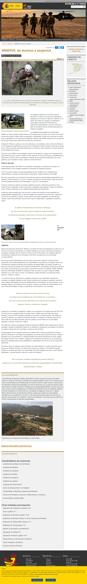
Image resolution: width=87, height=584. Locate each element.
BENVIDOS (62, 1)
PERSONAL (5, 39)
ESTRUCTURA (19, 39)
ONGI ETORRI (69, 1)
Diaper (67, 562)
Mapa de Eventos (74, 110)
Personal (48, 559)
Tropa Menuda (73, 113)
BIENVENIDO (48, 1)
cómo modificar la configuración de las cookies (46, 574)
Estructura (48, 562)
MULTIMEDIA (76, 39)
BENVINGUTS (55, 1)
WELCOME (82, 1)
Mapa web (28, 559)
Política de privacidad (31, 564)
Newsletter (72, 108)
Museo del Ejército (71, 560)
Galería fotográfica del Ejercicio (16, 446)
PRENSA (83, 39)
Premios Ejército (74, 93)
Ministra (68, 559)
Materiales (48, 564)
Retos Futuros (73, 95)
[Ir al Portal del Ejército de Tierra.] (28, 6)
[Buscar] (84, 7)
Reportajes (10, 43)
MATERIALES (28, 39)
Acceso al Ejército (50, 565)
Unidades (48, 560)
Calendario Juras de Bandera (77, 115)
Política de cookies (37, 580)
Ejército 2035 (73, 97)
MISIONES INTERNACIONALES (53, 39)
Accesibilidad (29, 560)
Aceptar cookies (51, 580)
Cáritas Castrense (70, 564)
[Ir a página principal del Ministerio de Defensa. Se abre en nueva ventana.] (12, 6)
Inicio (4, 43)
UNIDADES (12, 39)
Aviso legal (29, 562)
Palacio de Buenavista (75, 87)
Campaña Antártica (74, 103)
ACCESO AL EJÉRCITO (38, 39)
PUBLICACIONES (67, 39)
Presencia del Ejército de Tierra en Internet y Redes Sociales (76, 120)
